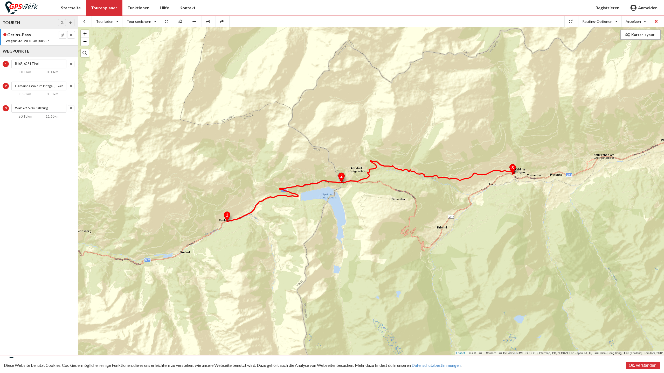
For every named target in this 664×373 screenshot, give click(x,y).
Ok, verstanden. (643, 365)
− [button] (85, 41)
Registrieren (607, 7)
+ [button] (85, 34)
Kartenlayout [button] (643, 34)
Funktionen (138, 7)
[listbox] (107, 21)
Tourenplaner (104, 7)
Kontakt (187, 7)
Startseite (71, 7)
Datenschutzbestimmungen (436, 365)
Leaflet (460, 353)
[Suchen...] (85, 53)
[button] (62, 22)
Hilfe (164, 7)
